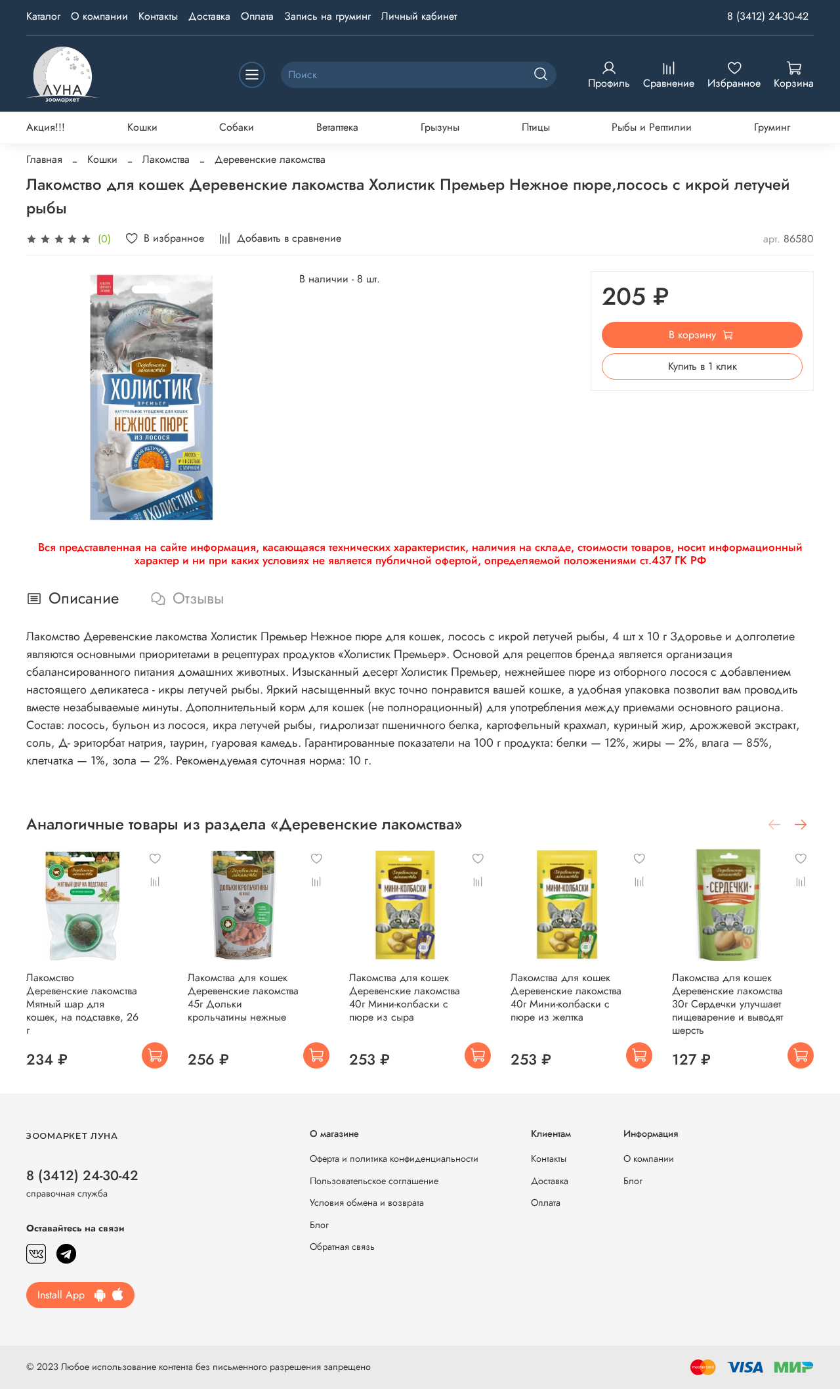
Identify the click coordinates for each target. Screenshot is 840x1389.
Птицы (536, 127)
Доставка (209, 16)
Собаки (236, 127)
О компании (99, 16)
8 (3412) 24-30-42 (767, 16)
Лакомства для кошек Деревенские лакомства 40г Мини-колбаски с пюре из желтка (566, 997)
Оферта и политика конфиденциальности (394, 1158)
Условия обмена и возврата (367, 1202)
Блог (319, 1224)
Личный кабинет (419, 16)
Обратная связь (342, 1246)
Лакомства (166, 159)
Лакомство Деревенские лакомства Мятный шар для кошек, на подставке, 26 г (82, 1004)
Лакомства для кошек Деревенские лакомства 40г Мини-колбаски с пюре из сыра (404, 997)
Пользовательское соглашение (374, 1180)
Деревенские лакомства (270, 159)
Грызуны (440, 127)
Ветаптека (337, 127)
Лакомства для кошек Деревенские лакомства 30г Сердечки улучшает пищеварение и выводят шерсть (727, 1004)
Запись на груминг (327, 16)
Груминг (772, 127)
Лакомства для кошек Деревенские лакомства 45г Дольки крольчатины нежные (243, 997)
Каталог (43, 16)
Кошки (142, 127)
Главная (44, 159)
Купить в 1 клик (702, 366)
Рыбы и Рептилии (652, 127)
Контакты (158, 16)
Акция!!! (45, 127)
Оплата (257, 16)
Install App (65, 1294)
